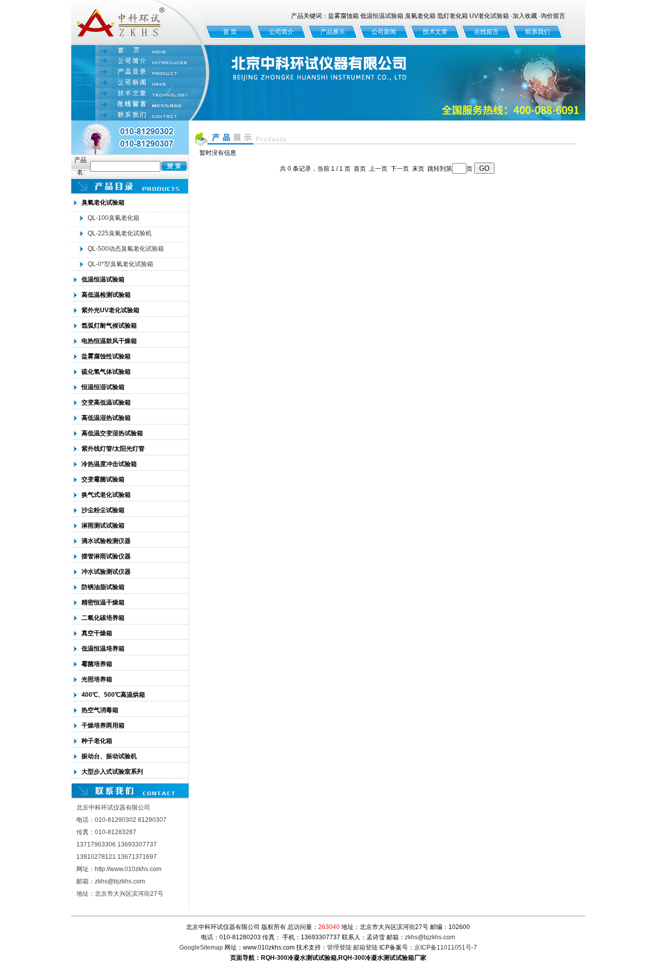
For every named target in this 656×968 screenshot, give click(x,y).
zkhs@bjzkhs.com (430, 937)
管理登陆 (339, 947)
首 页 (230, 31)
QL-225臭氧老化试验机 (120, 233)
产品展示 (332, 31)
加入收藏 (524, 15)
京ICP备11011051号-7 (445, 947)
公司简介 (281, 31)
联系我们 (537, 31)
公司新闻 (384, 31)
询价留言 (553, 15)
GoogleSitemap (201, 947)
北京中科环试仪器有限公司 (137, 22)
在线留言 (486, 31)
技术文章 (435, 31)
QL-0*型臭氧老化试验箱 (120, 264)
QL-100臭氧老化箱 (113, 217)
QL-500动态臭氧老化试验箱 (126, 248)
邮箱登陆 (365, 947)
